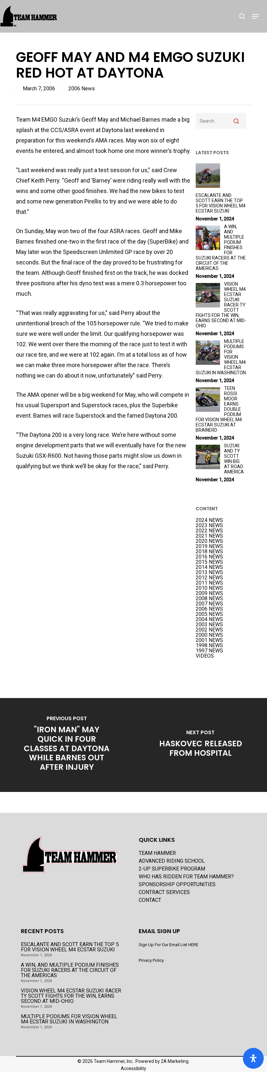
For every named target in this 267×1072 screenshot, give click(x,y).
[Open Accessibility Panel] (253, 1058)
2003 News (209, 624)
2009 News (209, 593)
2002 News (209, 630)
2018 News (209, 551)
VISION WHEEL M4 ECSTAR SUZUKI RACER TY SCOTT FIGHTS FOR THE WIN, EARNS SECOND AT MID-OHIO (71, 996)
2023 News (209, 525)
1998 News (209, 645)
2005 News (209, 614)
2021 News (209, 536)
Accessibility (133, 1068)
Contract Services (164, 892)
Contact (150, 900)
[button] (255, 16)
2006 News (81, 88)
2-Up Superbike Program (172, 868)
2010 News (209, 588)
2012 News (209, 577)
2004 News (209, 619)
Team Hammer (157, 853)
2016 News (209, 556)
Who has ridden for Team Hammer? (186, 876)
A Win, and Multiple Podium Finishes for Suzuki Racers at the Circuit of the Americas (70, 970)
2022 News (209, 530)
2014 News (209, 567)
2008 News (209, 598)
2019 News (209, 546)
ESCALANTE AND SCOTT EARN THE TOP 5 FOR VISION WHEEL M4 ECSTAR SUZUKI (70, 947)
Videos (205, 656)
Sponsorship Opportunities (177, 884)
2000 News (209, 635)
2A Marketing (175, 1061)
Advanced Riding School (172, 861)
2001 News (209, 640)
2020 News (209, 541)
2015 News (209, 562)
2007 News (209, 603)
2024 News (209, 520)
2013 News (209, 572)
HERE (193, 944)
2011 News (209, 583)
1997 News (209, 650)
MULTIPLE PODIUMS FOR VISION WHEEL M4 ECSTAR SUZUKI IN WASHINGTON (69, 1019)
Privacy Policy (151, 960)
